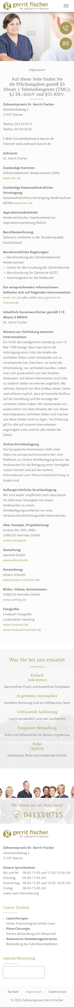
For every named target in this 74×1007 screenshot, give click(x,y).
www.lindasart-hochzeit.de (22, 630)
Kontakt (13, 992)
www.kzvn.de (22, 203)
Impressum (34, 992)
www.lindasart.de (15, 624)
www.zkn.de (12, 178)
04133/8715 (43, 814)
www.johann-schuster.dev (21, 580)
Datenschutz (57, 992)
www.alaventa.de (15, 560)
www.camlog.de (14, 540)
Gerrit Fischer (23, 970)
